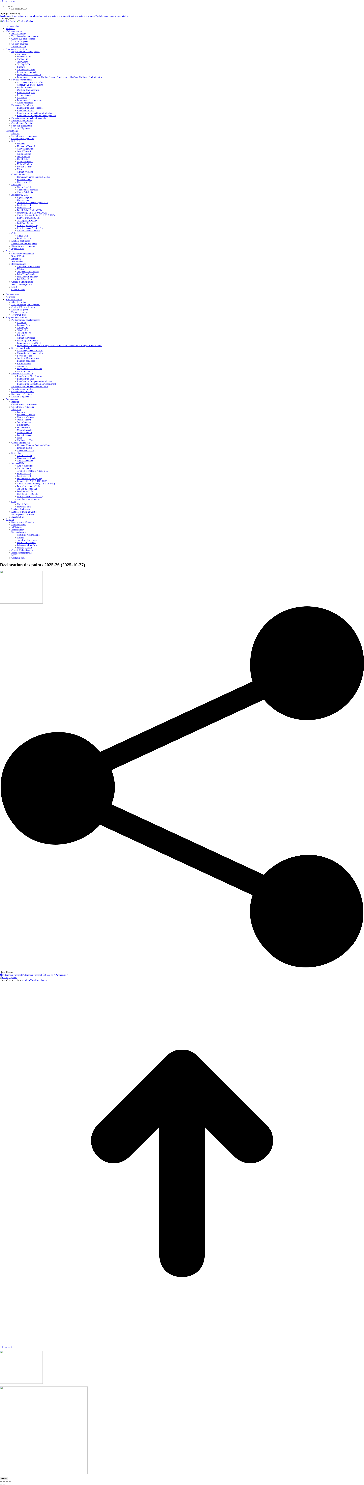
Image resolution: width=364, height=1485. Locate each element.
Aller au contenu (7, 1)
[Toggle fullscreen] (7, 1481)
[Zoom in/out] (10, 1481)
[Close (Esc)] (1, 1481)
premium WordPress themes (34, 980)
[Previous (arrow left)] (1, 1484)
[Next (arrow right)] (4, 1484)
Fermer (4, 1478)
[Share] (4, 1481)
